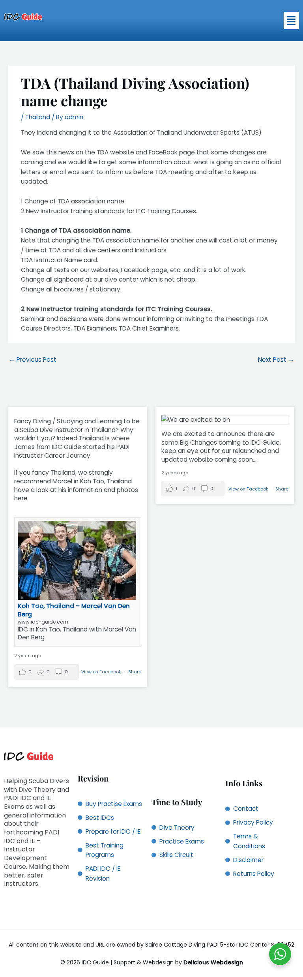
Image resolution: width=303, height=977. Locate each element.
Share (134, 672)
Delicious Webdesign (213, 962)
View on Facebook (101, 672)
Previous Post (32, 359)
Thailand (37, 117)
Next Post (276, 359)
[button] (291, 20)
